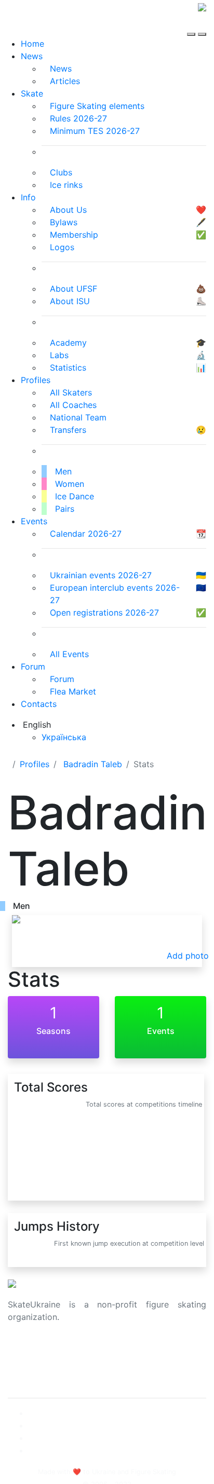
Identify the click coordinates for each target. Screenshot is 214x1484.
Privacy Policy (35, 1362)
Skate (32, 93)
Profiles (35, 380)
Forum (33, 666)
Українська (64, 737)
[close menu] (202, 24)
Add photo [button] (188, 955)
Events (34, 521)
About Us (26, 1350)
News (32, 56)
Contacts (39, 704)
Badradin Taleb (92, 764)
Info (28, 197)
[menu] (192, 24)
